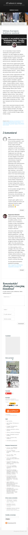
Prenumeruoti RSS (12, 523)
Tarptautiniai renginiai (13, 123)
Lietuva (4, 123)
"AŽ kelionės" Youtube (12, 500)
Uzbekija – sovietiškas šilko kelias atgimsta (13, 463)
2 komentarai (18, 44)
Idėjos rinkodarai (11, 122)
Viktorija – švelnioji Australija (13, 486)
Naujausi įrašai (6, 23)
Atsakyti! (22, 210)
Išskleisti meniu (14, 10)
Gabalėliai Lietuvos (11, 504)
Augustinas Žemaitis (11, 44)
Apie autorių (9, 421)
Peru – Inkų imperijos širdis (11, 455)
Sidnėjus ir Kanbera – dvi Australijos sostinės (12, 473)
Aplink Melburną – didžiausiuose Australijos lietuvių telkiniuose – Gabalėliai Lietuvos (12, 483)
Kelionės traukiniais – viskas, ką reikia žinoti (13, 451)
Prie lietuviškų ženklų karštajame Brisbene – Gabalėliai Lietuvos (12, 477)
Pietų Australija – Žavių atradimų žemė (12, 492)
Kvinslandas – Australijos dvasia (12, 479)
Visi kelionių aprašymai (12, 440)
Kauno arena (17, 122)
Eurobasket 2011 (17, 120)
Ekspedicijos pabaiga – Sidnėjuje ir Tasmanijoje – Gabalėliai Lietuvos (13, 471)
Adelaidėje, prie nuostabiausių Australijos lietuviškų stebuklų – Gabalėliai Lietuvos (12, 489)
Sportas (7, 123)
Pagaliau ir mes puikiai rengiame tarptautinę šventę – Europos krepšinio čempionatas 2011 (14, 40)
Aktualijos (11, 120)
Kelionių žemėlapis (21, 23)
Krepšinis (22, 122)
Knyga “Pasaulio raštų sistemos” (12, 438)
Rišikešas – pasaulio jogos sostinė (12, 448)
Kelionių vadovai (13, 23)
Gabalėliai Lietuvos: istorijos (13, 508)
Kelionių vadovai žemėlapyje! (13, 432)
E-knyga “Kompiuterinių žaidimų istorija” (12, 427)
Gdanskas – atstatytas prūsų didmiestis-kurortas (13, 458)
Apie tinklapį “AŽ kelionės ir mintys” (13, 423)
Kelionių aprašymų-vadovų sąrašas (13, 430)
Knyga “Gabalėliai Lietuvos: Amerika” (13, 435)
